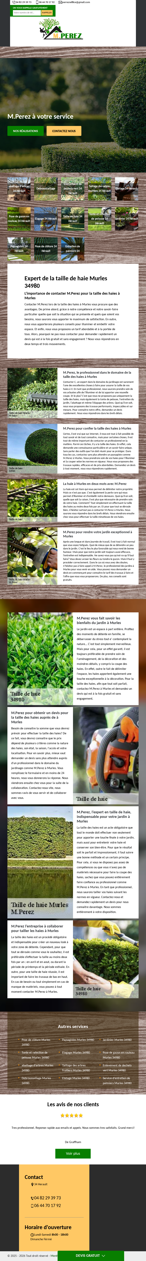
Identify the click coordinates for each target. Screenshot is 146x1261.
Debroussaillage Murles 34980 (36, 1081)
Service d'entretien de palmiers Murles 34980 (117, 1081)
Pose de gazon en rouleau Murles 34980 (118, 1055)
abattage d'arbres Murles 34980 (37, 1068)
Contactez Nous (64, 131)
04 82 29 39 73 (23, 2)
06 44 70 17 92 (47, 2)
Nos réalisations (25, 131)
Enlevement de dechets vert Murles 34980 (117, 1068)
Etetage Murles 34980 (76, 1078)
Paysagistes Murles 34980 (78, 1040)
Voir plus (73, 1154)
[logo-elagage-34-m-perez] (60, 29)
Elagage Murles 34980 (76, 1052)
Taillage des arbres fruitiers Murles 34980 (76, 1068)
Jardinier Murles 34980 (117, 1040)
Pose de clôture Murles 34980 (36, 1042)
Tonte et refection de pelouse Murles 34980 (35, 1055)
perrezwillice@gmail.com (76, 2)
